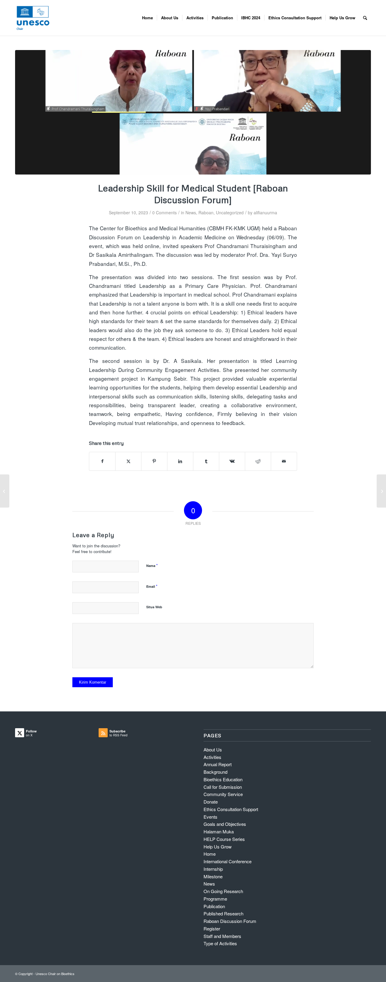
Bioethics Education (223, 779)
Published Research (223, 913)
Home (210, 854)
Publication (214, 906)
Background (215, 772)
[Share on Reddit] (258, 461)
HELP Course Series (224, 839)
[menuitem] (147, 18)
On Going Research (223, 891)
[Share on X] (128, 461)
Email (151, 586)
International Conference (228, 861)
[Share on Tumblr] (206, 461)
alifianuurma (265, 212)
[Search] (365, 18)
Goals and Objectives (225, 824)
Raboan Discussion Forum (230, 921)
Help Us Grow (218, 846)
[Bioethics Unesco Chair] (33, 18)
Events (210, 817)
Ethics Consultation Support (231, 809)
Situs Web (154, 607)
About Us (213, 749)
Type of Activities (220, 943)
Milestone (213, 876)
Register (212, 928)
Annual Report (218, 764)
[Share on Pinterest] (154, 461)
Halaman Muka (219, 831)
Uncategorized (230, 212)
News (190, 212)
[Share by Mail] (284, 461)
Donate (211, 801)
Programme (215, 898)
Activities (212, 757)
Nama (152, 565)
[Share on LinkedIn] (180, 461)
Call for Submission (223, 787)
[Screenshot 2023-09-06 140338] (193, 112)
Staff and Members (222, 936)
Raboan (206, 212)
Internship (213, 869)
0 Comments (164, 212)
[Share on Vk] (232, 461)
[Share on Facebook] (102, 461)
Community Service (223, 794)
